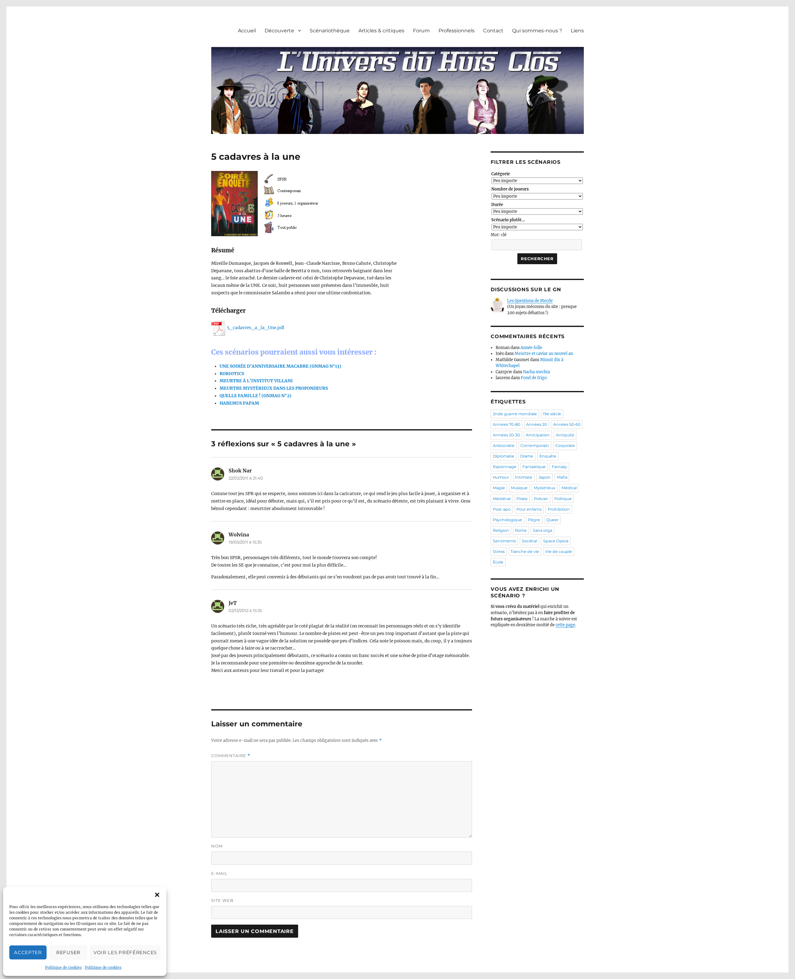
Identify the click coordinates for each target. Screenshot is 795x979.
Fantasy (559, 466)
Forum (421, 31)
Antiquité (565, 435)
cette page (565, 625)
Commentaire (230, 755)
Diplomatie (503, 456)
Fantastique (534, 466)
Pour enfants (529, 509)
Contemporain (534, 445)
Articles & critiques (381, 31)
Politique (563, 498)
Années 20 (536, 424)
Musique (519, 487)
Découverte (279, 31)
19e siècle (552, 413)
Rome (521, 530)
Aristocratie (504, 445)
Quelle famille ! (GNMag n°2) (255, 395)
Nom (217, 845)
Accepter (28, 952)
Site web (222, 900)
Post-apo (502, 509)
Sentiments (504, 541)
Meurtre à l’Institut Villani (256, 381)
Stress (499, 551)
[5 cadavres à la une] (273, 203)
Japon (544, 477)
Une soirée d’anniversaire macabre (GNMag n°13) (280, 366)
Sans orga (542, 530)
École (498, 562)
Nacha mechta (536, 372)
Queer (552, 519)
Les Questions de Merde (530, 300)
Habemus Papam (239, 403)
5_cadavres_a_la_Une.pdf (255, 327)
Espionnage (504, 466)
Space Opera (555, 541)
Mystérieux (544, 487)
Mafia (562, 477)
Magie (499, 487)
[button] (157, 895)
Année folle (531, 347)
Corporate (565, 445)
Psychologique (507, 519)
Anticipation (538, 435)
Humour (501, 477)
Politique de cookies (63, 967)
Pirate (522, 498)
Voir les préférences (125, 952)
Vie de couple (558, 551)
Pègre (534, 519)
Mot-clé (499, 234)
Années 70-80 (506, 424)
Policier (541, 498)
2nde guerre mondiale (515, 413)
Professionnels (456, 31)
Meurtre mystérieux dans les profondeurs (274, 388)
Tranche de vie (525, 551)
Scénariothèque (330, 31)
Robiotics (232, 373)
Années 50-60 (566, 424)
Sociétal (529, 541)
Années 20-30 (506, 435)
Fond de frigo (534, 377)
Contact (493, 31)
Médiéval (502, 498)
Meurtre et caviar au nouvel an (544, 353)
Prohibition (559, 509)
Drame (526, 456)
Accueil (247, 31)
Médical (569, 487)
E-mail (219, 873)
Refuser (68, 952)
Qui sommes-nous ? (537, 31)
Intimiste (523, 477)
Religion (501, 530)
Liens (577, 31)
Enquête (547, 456)
